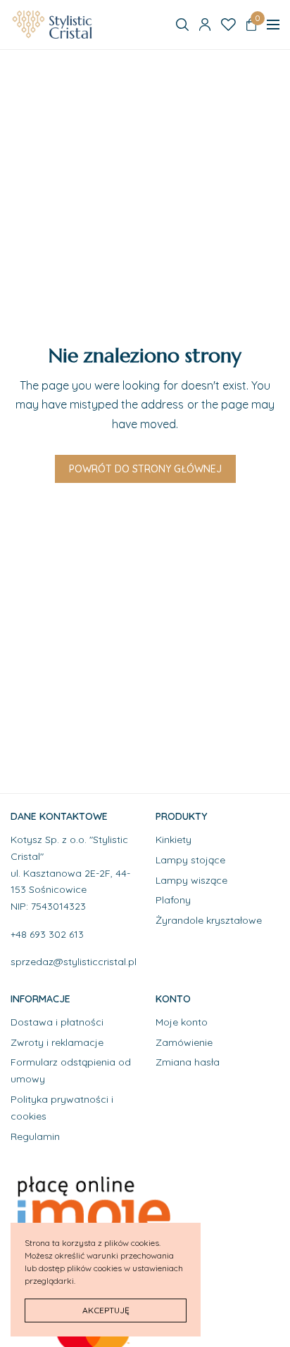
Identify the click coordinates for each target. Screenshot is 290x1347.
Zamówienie (184, 1041)
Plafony (173, 900)
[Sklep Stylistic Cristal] (53, 25)
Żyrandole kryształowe (209, 920)
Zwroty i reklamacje (57, 1041)
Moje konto (182, 1022)
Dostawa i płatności (57, 1022)
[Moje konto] (204, 24)
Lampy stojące (190, 860)
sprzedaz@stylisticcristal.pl (74, 961)
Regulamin (35, 1135)
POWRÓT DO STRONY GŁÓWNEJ (145, 469)
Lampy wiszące (191, 879)
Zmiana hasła (188, 1062)
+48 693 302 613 (47, 934)
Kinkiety (173, 839)
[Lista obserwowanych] (228, 24)
